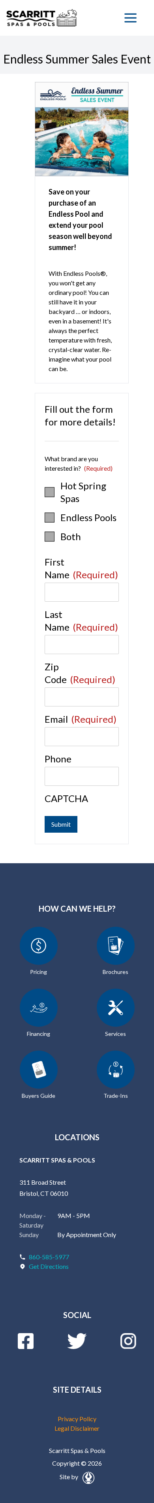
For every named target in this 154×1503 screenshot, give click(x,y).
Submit (61, 824)
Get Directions (49, 1266)
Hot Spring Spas (83, 492)
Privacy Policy (77, 1418)
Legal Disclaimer (77, 1428)
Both (70, 536)
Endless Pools (88, 517)
